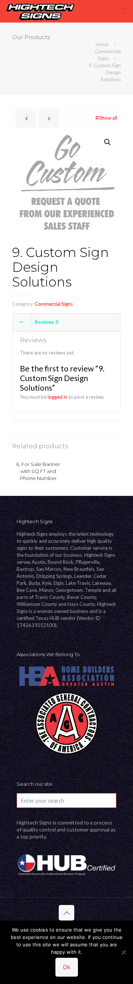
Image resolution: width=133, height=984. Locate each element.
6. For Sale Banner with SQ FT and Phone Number (38, 471)
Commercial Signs (54, 304)
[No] (123, 952)
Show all (108, 118)
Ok (67, 967)
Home (102, 44)
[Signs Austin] (40, 11)
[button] (107, 142)
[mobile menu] (123, 11)
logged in (57, 397)
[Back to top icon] (66, 912)
